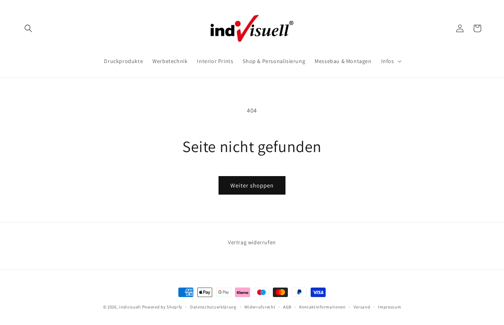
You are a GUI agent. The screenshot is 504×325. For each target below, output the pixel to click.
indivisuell (130, 307)
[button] (28, 28)
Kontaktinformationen (322, 307)
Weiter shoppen (252, 185)
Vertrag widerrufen (252, 242)
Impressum (389, 307)
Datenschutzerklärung (213, 307)
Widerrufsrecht (260, 307)
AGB (287, 307)
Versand (362, 307)
